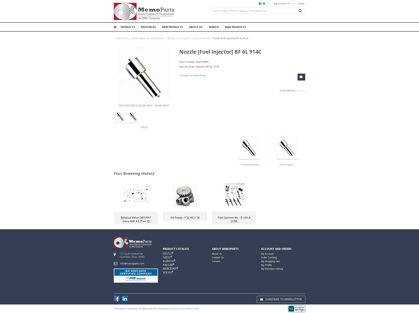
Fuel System (184, 38)
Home (301, 3)
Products (128, 27)
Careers (216, 261)
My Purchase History (272, 268)
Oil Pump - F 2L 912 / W (185, 217)
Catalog (171, 38)
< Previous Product (249, 164)
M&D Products (235, 27)
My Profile (266, 265)
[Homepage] (116, 27)
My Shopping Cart (270, 261)
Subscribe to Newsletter (283, 299)
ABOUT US (195, 27)
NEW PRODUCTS (172, 27)
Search (214, 27)
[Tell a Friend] (301, 77)
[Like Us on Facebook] (117, 298)
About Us (217, 253)
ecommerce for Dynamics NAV (185, 308)
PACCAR (168, 265)
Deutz (144, 127)
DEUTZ (168, 253)
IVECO (167, 257)
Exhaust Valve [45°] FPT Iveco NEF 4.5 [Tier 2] (136, 219)
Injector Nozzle (202, 38)
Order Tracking (269, 257)
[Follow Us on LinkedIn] (125, 298)
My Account (280, 3)
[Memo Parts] (144, 11)
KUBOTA (169, 261)
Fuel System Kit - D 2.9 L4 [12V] (234, 219)
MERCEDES (170, 268)
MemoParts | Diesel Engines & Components (140, 38)
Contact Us (218, 257)
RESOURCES (148, 27)
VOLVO (168, 272)
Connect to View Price (192, 75)
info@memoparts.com (132, 263)
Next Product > (287, 164)
